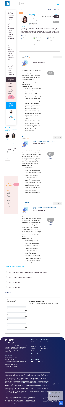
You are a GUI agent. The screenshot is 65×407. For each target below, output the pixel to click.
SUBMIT (32, 212)
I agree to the (33, 206)
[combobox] (25, 203)
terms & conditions (37, 206)
